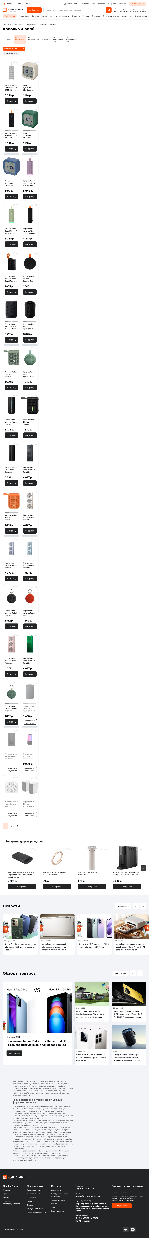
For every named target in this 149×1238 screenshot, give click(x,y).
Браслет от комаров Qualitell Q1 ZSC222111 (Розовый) (55, 873)
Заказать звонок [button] (137, 4)
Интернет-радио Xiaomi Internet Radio (11, 804)
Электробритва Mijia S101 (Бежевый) (88, 873)
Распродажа (10, 16)
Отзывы (30, 1205)
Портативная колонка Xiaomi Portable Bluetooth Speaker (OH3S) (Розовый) (11, 660)
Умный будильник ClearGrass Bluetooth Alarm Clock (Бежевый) (29, 87)
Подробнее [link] (14, 1053)
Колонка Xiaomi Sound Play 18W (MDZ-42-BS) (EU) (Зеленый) (11, 231)
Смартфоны (24, 16)
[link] (51, 25)
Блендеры (96, 16)
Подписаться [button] (122, 1206)
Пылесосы (75, 16)
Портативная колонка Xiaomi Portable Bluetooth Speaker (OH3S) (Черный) (29, 469)
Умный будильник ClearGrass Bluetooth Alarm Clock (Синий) (11, 183)
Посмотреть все (57, 1211)
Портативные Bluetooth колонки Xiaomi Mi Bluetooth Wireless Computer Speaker (29, 804)
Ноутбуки (35, 16)
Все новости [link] (123, 906)
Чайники (85, 16)
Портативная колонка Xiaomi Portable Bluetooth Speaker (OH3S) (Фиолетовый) (11, 565)
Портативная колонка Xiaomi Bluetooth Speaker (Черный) (11, 422)
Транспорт (55, 1207)
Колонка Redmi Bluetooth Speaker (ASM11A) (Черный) (29, 422)
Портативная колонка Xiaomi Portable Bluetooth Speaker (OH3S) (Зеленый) (29, 660)
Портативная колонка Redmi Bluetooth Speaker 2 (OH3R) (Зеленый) (11, 708)
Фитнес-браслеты (61, 16)
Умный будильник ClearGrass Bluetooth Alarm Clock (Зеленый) (29, 135)
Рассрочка (112, 4)
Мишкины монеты (34, 1194)
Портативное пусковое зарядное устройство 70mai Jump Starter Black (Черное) (21, 874)
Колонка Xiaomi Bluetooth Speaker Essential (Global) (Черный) (30, 278)
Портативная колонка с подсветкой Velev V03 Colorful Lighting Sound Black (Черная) (29, 756)
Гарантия (30, 1201)
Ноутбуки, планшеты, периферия (59, 1195)
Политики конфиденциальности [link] (122, 1198)
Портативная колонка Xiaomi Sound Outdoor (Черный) (29, 231)
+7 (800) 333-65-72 (23, 4)
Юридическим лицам (35, 1209)
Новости (85, 4)
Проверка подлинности (36, 1212)
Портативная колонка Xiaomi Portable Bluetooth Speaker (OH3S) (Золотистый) (29, 517)
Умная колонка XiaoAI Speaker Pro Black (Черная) (11, 756)
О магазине (7, 1190)
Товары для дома (58, 1200)
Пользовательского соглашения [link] (123, 1200)
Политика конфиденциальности (11, 1202)
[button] (34, 10)
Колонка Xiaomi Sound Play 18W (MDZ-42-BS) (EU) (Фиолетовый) (29, 183)
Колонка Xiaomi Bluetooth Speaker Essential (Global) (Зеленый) (30, 374)
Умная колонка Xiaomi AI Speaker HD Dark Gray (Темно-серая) (29, 708)
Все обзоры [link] (120, 973)
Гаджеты (54, 1204)
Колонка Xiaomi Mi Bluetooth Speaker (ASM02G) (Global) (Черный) (11, 469)
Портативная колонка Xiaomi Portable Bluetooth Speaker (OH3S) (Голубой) (29, 565)
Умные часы (47, 16)
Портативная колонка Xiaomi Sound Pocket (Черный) (11, 278)
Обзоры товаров (98, 4)
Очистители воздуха (111, 16)
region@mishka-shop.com (87, 1196)
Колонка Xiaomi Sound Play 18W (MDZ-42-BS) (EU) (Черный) (11, 135)
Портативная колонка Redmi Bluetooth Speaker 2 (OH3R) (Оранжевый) (29, 613)
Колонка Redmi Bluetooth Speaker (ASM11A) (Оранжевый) (11, 517)
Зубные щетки (141, 16)
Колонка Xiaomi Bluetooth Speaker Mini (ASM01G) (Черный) (29, 326)
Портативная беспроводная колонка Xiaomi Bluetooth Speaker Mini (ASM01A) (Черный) (11, 326)
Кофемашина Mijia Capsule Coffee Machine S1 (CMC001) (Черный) (126, 873)
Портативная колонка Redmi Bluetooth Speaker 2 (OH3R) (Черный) (11, 613)
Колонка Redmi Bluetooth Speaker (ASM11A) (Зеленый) (11, 374)
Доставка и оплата (71, 4)
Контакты (122, 4)
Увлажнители (127, 16)
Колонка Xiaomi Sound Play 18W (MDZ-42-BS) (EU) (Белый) (11, 87)
